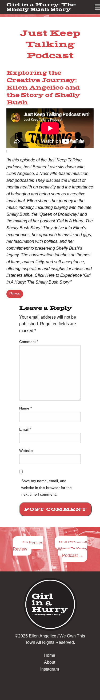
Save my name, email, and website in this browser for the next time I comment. (46, 487)
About (49, 662)
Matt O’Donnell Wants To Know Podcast (72, 549)
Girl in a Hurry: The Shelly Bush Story (41, 7)
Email (25, 429)
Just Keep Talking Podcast (50, 44)
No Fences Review (28, 545)
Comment (28, 342)
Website (26, 450)
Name (25, 408)
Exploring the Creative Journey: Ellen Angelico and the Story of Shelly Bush (43, 87)
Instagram (49, 669)
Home (49, 655)
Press (14, 294)
